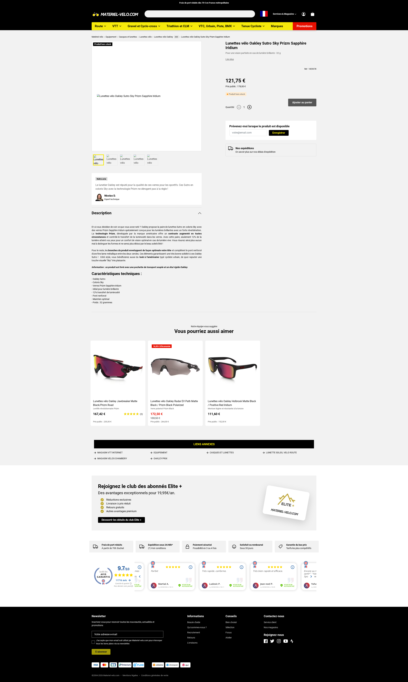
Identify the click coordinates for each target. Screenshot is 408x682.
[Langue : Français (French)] (264, 13)
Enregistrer (278, 132)
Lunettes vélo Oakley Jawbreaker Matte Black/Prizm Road (115, 403)
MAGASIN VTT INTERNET (110, 452)
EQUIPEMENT (160, 452)
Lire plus (230, 59)
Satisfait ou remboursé (251, 545)
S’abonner (101, 651)
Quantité (230, 107)
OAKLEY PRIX (160, 458)
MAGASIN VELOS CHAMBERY (112, 458)
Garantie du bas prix (296, 545)
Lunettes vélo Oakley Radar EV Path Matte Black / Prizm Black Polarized (174, 403)
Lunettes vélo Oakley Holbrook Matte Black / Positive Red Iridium (232, 403)
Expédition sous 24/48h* (160, 545)
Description (101, 213)
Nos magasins (271, 627)
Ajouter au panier (302, 102)
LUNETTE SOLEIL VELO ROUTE (281, 452)
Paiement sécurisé (202, 545)
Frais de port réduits (112, 545)
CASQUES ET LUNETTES (222, 452)
